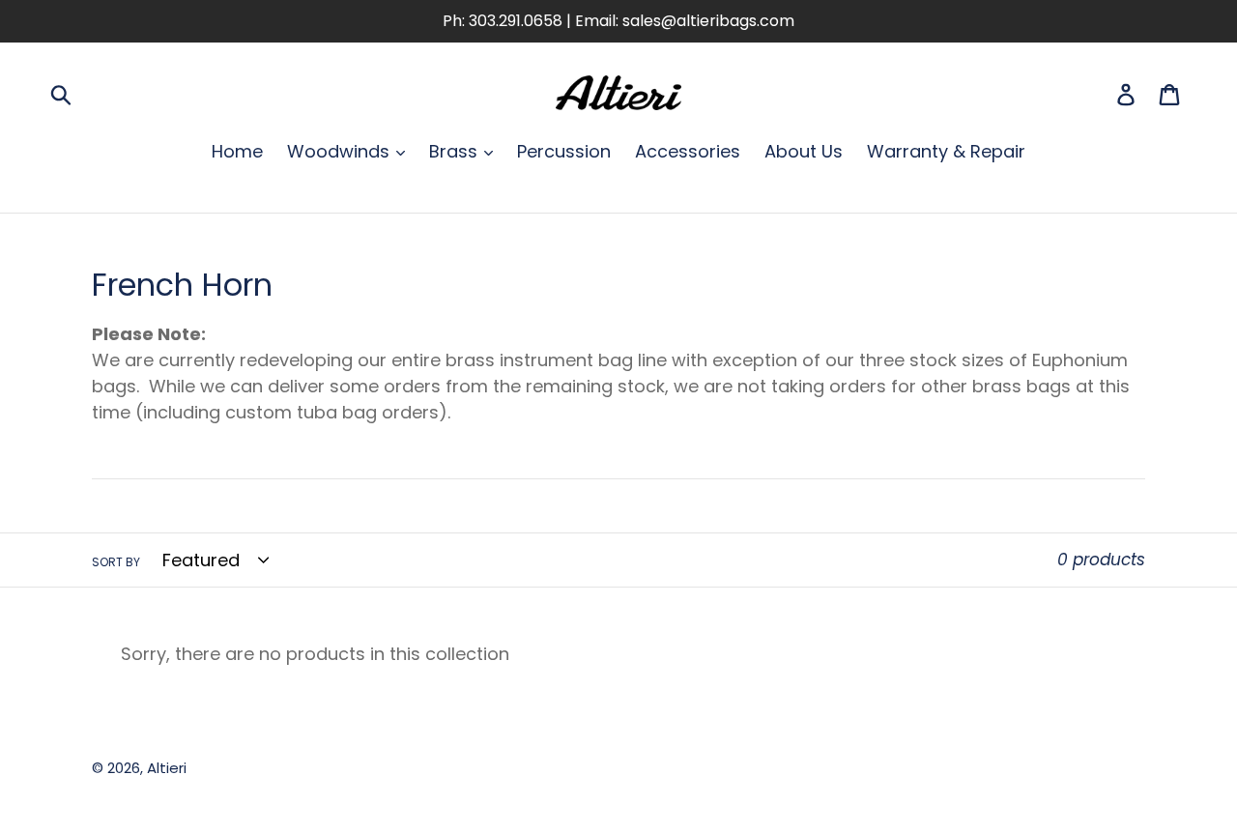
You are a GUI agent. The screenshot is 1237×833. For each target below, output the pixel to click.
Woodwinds (340, 151)
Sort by (116, 562)
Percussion (564, 151)
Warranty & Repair (946, 151)
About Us (803, 151)
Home (237, 151)
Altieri (167, 768)
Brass (455, 151)
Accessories (687, 151)
